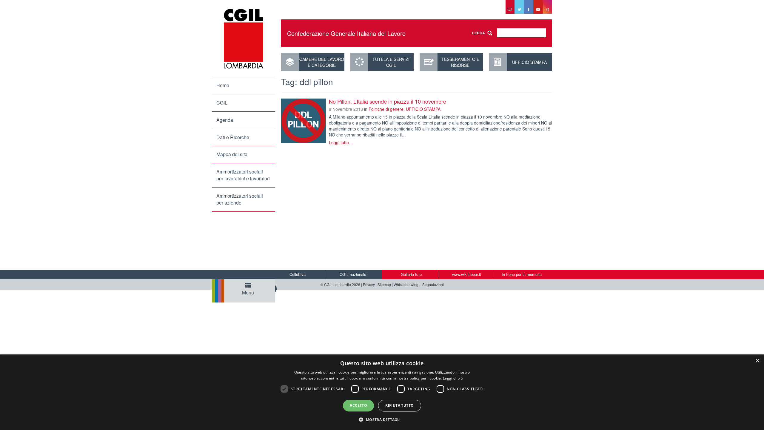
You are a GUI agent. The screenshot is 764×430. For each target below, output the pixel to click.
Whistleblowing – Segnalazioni (419, 284)
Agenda (224, 119)
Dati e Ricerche (232, 137)
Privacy (369, 284)
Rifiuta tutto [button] (399, 405)
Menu (248, 292)
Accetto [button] (358, 405)
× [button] (757, 361)
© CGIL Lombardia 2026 (340, 284)
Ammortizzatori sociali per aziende (239, 199)
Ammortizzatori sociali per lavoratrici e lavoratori (243, 175)
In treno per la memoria (522, 274)
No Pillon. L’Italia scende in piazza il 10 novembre (387, 101)
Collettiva (297, 274)
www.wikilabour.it (466, 274)
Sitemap (384, 284)
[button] (382, 419)
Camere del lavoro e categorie (321, 62)
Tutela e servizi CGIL (390, 62)
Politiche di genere (386, 109)
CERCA (478, 33)
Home (222, 85)
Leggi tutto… (341, 142)
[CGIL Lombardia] (243, 39)
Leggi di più (453, 378)
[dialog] (382, 392)
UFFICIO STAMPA (529, 62)
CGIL (221, 102)
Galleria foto (411, 274)
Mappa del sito (231, 154)
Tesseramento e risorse (460, 62)
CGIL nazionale (353, 274)
